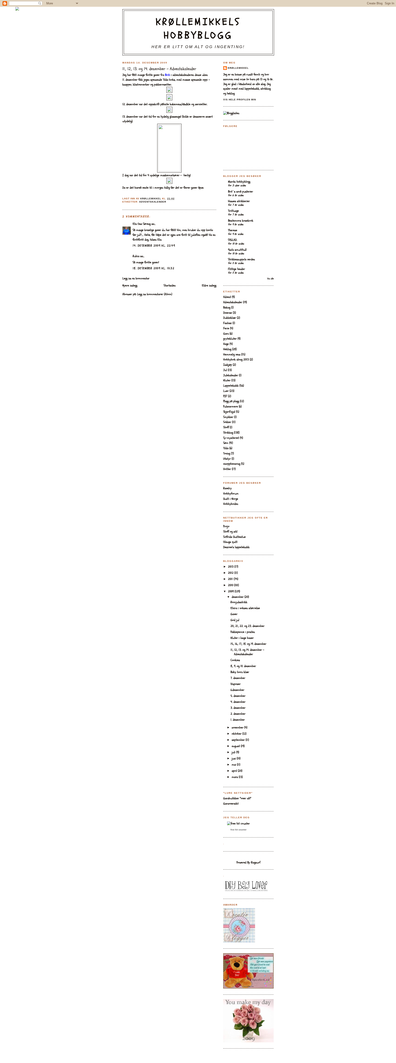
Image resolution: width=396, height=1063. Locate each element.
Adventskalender (152, 202)
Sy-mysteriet (231, 438)
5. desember (238, 696)
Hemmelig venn (231, 354)
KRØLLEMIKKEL (238, 68)
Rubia (136, 256)
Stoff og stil (230, 532)
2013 (231, 567)
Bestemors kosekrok (240, 221)
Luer (226, 391)
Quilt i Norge (230, 499)
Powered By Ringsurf (248, 862)
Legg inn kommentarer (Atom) (154, 294)
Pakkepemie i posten (243, 632)
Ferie (226, 328)
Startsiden (170, 285)
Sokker (227, 422)
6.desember (237, 690)
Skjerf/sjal (229, 412)
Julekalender (230, 375)
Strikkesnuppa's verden (241, 259)
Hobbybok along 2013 (236, 359)
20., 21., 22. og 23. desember (247, 626)
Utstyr (227, 459)
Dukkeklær (229, 318)
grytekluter (230, 339)
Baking (226, 307)
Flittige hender (236, 269)
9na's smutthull (237, 250)
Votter (227, 469)
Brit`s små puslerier (240, 192)
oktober (237, 734)
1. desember (238, 720)
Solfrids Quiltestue (234, 537)
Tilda (225, 448)
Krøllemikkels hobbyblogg (198, 28)
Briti (167, 75)
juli (234, 752)
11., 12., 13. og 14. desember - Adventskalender (247, 652)
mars (235, 777)
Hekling (227, 349)
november (238, 727)
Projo (226, 526)
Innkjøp (227, 365)
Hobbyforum (231, 494)
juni (234, 758)
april (235, 771)
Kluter (227, 380)
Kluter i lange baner (242, 638)
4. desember (238, 702)
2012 (231, 573)
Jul (225, 370)
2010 (231, 585)
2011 (231, 579)
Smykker (228, 417)
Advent (227, 297)
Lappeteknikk (231, 386)
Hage (226, 344)
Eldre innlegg (209, 285)
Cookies (235, 660)
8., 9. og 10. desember (243, 666)
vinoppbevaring (231, 464)
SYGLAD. (232, 240)
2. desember (238, 714)
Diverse (227, 313)
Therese (232, 230)
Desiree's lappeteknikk (236, 547)
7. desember (238, 678)
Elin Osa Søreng (142, 224)
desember (238, 597)
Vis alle (270, 278)
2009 (231, 591)
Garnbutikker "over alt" (237, 798)
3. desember (238, 708)
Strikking (228, 433)
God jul (235, 620)
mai (234, 765)
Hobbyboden (230, 504)
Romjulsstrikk (239, 602)
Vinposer (236, 684)
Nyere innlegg (129, 285)
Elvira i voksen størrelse (245, 608)
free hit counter (239, 830)
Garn (226, 334)
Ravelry (227, 488)
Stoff (226, 427)
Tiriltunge (233, 211)
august (236, 746)
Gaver (234, 614)
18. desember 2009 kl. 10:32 (153, 268)
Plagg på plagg (231, 401)
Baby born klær (240, 672)
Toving (226, 453)
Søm (225, 443)
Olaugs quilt (230, 542)
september (239, 740)
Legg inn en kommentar (135, 278)
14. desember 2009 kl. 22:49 (154, 246)
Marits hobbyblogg (239, 182)
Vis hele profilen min (239, 99)
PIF (225, 396)
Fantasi (227, 323)
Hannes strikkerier (239, 201)
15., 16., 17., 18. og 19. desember (248, 644)
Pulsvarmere (230, 406)
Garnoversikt (231, 804)
